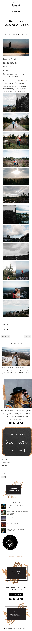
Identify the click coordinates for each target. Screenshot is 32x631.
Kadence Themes (21, 628)
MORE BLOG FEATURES (16, 556)
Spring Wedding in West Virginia (15, 529)
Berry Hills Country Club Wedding (15, 506)
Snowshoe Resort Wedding (13, 517)
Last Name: (4, 471)
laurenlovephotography (12, 34)
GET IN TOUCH (16, 594)
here (23, 80)
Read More (16, 373)
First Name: (4, 465)
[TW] (14, 422)
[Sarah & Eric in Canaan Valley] (16, 356)
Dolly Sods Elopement (12, 523)
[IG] (18, 422)
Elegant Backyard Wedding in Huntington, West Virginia (17, 512)
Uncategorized (12, 329)
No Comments (11, 35)
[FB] (10, 422)
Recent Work (6, 329)
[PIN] (21, 422)
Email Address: (5, 459)
